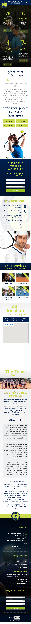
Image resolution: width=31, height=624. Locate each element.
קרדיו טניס (24, 581)
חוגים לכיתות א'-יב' (23, 19)
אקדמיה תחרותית (22, 579)
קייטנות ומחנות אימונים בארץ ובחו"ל (16, 574)
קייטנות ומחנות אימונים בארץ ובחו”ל (8, 49)
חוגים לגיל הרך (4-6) (8, 19)
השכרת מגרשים (22, 583)
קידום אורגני (18, 620)
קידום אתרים (11, 620)
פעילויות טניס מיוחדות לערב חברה (17, 577)
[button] (26, 2)
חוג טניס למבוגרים (23, 49)
